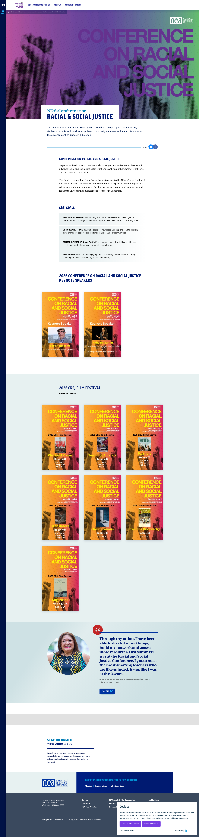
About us (88, 786)
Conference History (73, 5)
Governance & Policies (117, 803)
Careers (85, 800)
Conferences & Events (34, 12)
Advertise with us (117, 786)
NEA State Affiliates (89, 807)
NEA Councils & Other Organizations (122, 800)
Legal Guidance (153, 800)
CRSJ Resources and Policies (39, 5)
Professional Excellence (18, 12)
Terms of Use (59, 819)
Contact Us (86, 803)
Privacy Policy (46, 819)
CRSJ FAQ (57, 5)
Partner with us (101, 786)
